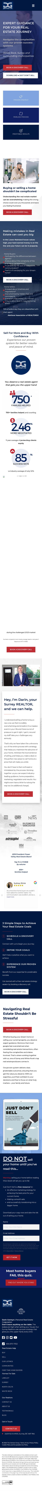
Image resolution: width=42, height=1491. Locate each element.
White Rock (9, 53)
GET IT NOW (11, 1257)
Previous (2, 895)
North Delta (7, 1387)
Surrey (21, 53)
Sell (4, 1357)
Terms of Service (19, 1251)
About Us (6, 1406)
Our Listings (7, 1361)
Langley (5, 1378)
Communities (7, 1366)
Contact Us (7, 1402)
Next (40, 895)
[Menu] (33, 5)
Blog (4, 1415)
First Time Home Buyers (12, 1370)
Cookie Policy (6, 1445)
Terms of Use (24, 1443)
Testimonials (7, 1411)
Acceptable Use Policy (21, 1445)
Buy (3, 1353)
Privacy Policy (10, 1251)
